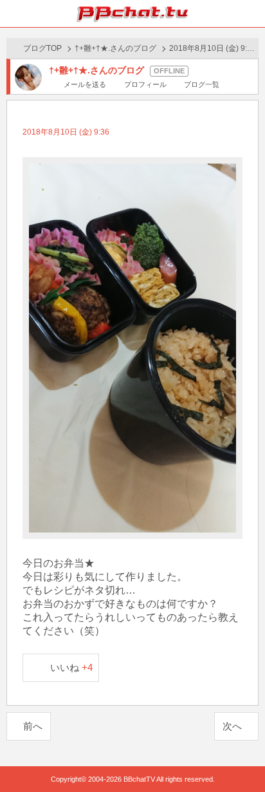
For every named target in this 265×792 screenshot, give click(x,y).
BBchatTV (132, 13)
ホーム (13, 13)
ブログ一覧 (201, 84)
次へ (232, 726)
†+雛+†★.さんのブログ (115, 48)
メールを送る (85, 84)
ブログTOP (42, 48)
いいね (71, 667)
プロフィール (145, 84)
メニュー (251, 13)
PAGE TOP (242, 758)
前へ (32, 726)
